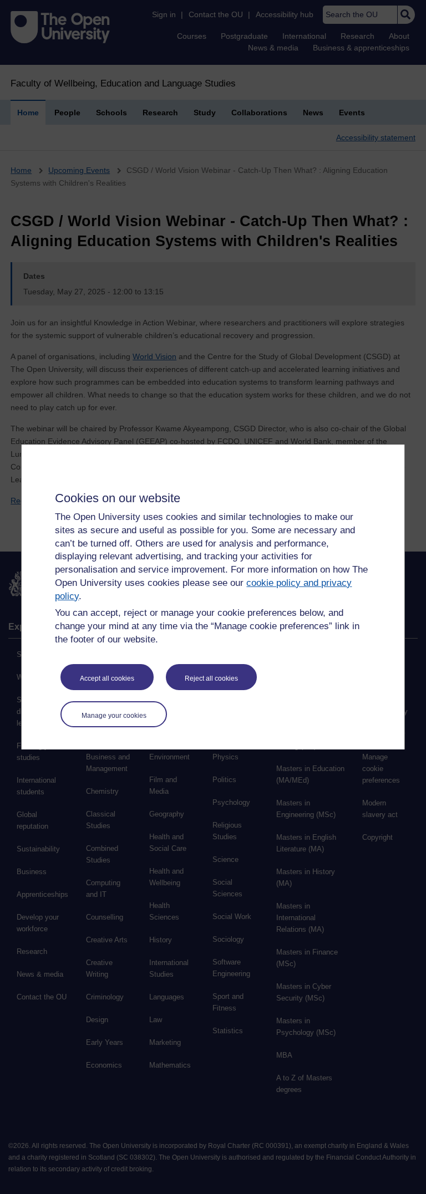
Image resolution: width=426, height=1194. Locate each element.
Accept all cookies (107, 678)
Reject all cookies (211, 678)
